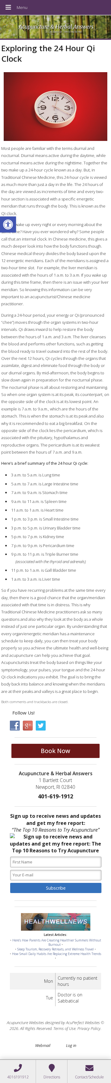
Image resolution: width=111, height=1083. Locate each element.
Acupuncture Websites (25, 1022)
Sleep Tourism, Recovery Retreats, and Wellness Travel (55, 949)
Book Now (55, 751)
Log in (71, 1045)
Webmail (42, 1045)
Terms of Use (64, 1028)
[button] (8, 224)
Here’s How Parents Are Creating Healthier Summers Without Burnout (56, 942)
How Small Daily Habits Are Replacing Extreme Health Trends (56, 954)
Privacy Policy (89, 1028)
